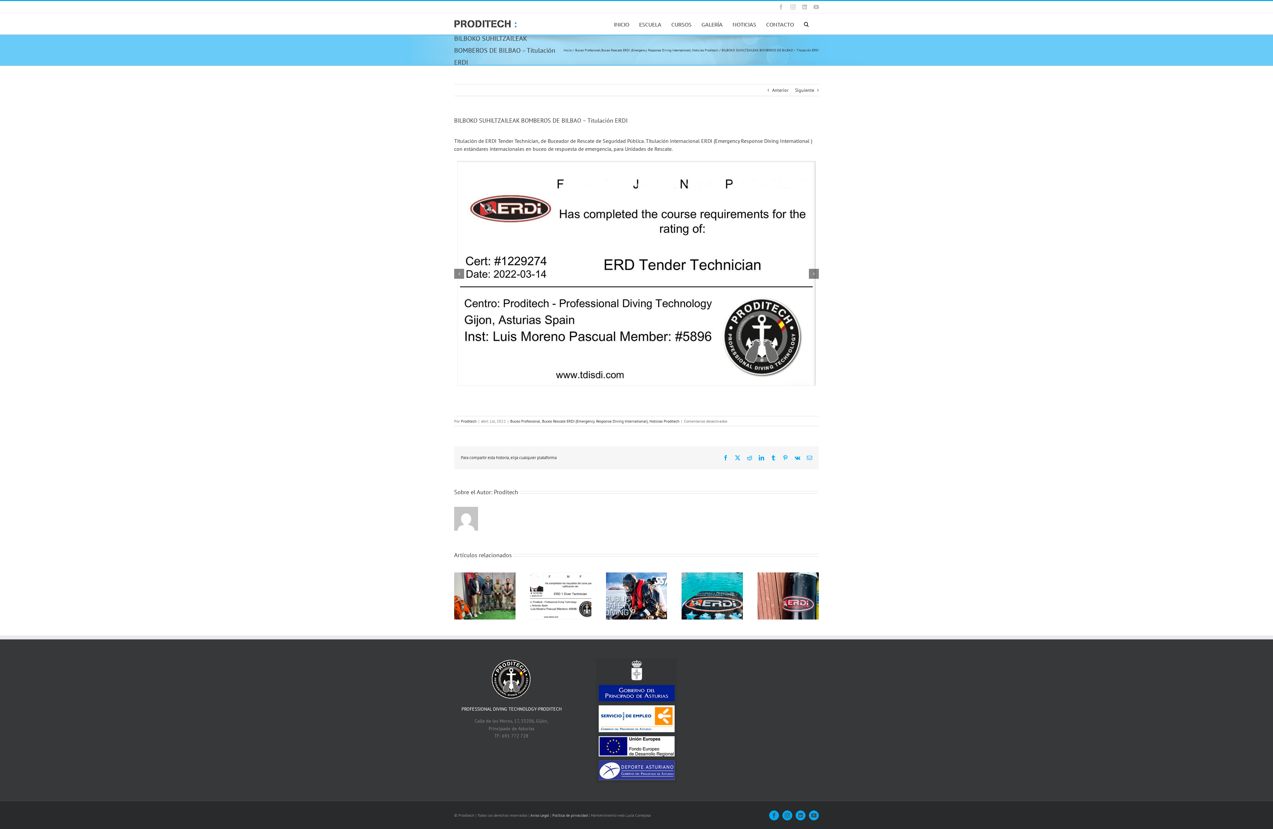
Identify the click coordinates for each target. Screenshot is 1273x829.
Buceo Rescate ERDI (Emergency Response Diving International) (595, 421)
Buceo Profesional (525, 421)
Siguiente (804, 90)
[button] (806, 23)
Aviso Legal (539, 815)
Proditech (469, 421)
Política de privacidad (570, 815)
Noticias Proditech (664, 421)
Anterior (780, 90)
